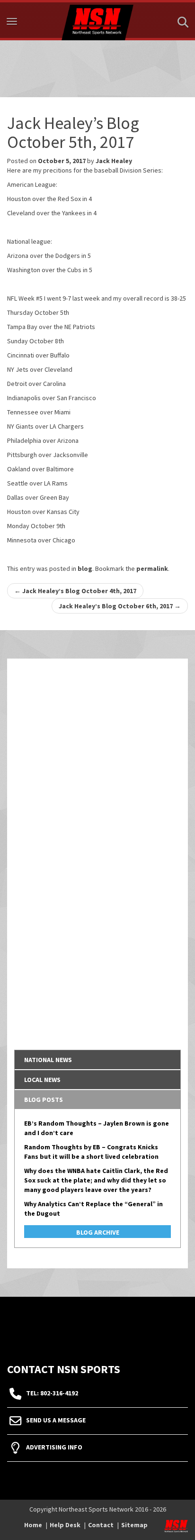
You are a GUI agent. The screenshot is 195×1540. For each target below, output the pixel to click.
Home (33, 1525)
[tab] (97, 1059)
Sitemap (134, 1525)
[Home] (97, 20)
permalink (152, 568)
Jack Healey (114, 160)
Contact (101, 1525)
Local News (42, 1079)
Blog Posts (43, 1099)
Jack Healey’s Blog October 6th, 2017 (120, 606)
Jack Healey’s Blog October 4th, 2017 (75, 591)
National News (48, 1059)
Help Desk (65, 1525)
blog (85, 568)
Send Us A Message (56, 1420)
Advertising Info (54, 1447)
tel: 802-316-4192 (52, 1393)
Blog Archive (97, 1232)
